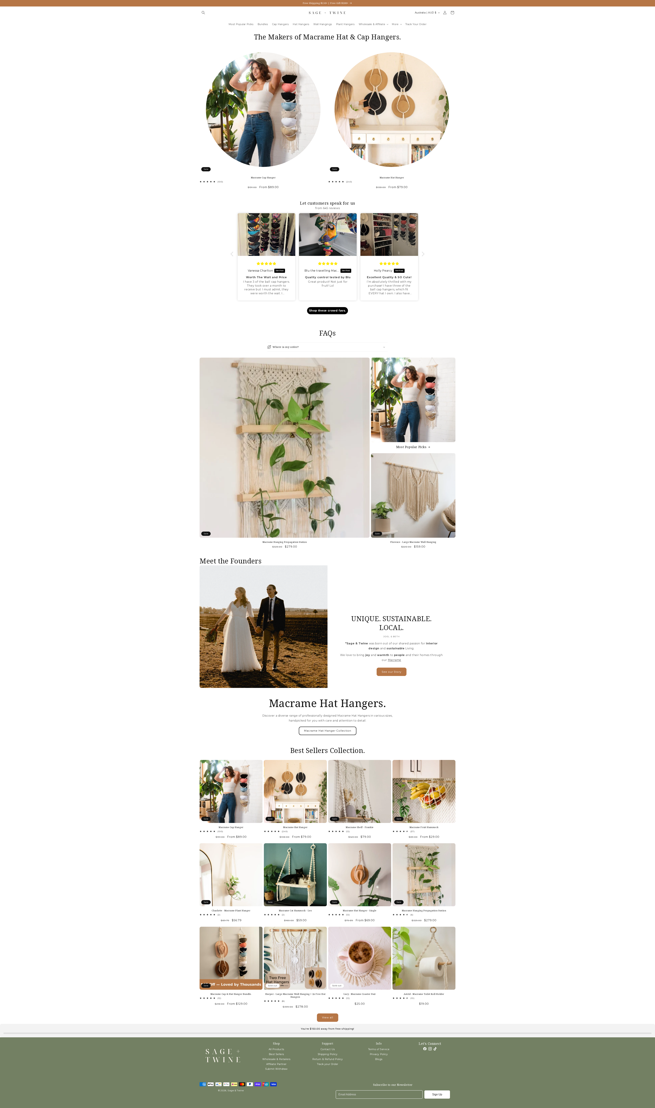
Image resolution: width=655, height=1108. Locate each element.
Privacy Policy (379, 1054)
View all (327, 1017)
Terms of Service (379, 1049)
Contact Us (328, 1049)
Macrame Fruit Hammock (424, 827)
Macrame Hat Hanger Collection (327, 730)
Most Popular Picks (411, 447)
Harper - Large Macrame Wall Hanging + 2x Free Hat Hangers (295, 995)
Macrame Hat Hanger (392, 177)
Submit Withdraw (276, 1068)
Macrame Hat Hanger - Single (359, 910)
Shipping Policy (328, 1054)
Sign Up (437, 1094)
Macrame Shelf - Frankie (360, 827)
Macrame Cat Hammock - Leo (295, 910)
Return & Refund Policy (327, 1059)
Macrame (394, 660)
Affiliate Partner (276, 1064)
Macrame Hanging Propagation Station (285, 542)
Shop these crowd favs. (327, 310)
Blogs (378, 1059)
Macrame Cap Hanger (263, 177)
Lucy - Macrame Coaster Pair (360, 994)
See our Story (391, 671)
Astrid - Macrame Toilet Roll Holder (424, 994)
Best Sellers (276, 1054)
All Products (276, 1049)
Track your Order (327, 1064)
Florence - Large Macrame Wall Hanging (413, 542)
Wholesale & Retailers (276, 1059)
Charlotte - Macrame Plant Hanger (231, 910)
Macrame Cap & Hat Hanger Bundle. (231, 994)
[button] (203, 12)
